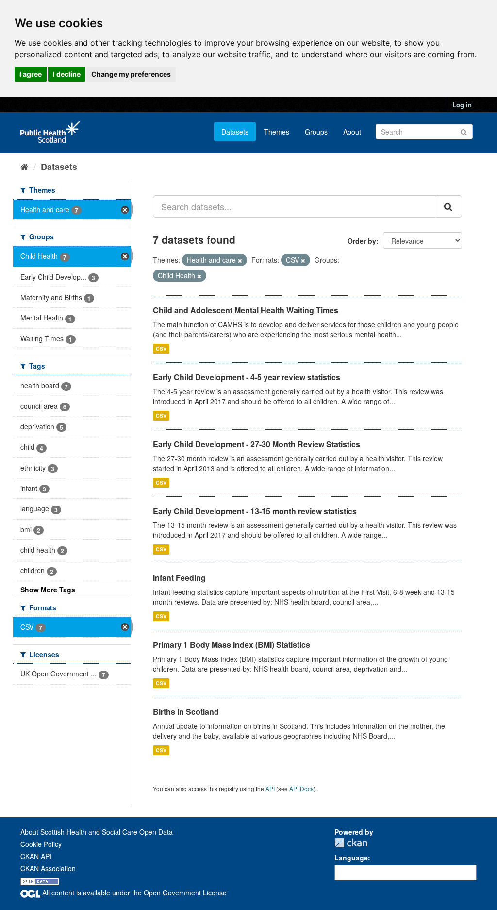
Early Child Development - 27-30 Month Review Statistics (256, 444)
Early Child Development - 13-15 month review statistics (255, 511)
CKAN (350, 843)
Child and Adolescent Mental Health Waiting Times (245, 310)
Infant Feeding (179, 577)
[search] (449, 206)
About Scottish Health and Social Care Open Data (96, 832)
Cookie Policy (41, 844)
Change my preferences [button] (131, 74)
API (270, 788)
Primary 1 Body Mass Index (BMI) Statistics (231, 644)
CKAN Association (48, 868)
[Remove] (240, 260)
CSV (161, 348)
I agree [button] (30, 74)
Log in (462, 104)
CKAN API (35, 856)
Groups (316, 131)
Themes (276, 131)
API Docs (301, 788)
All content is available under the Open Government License (133, 892)
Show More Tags (47, 589)
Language (351, 857)
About (352, 131)
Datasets (234, 131)
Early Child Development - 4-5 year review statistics (246, 377)
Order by (362, 241)
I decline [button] (67, 74)
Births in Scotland (186, 711)
